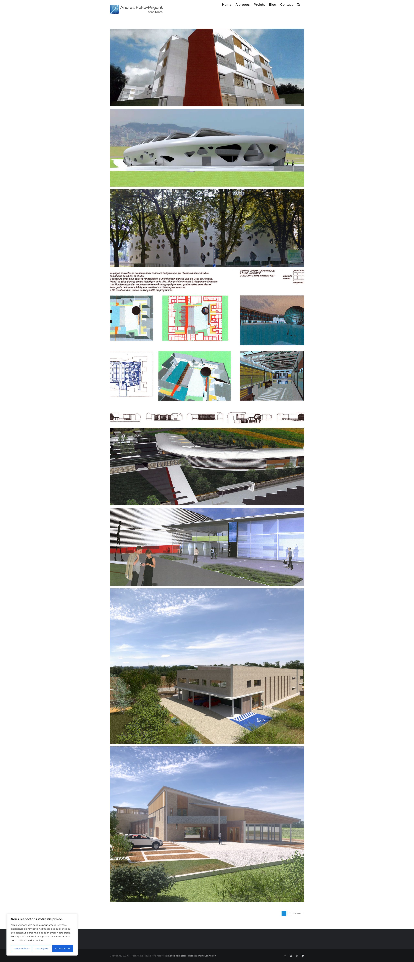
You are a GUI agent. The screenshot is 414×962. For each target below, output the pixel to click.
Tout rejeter (42, 948)
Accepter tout (63, 948)
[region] (42, 935)
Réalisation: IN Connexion (202, 955)
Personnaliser (21, 948)
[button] (298, 4)
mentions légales (176, 955)
